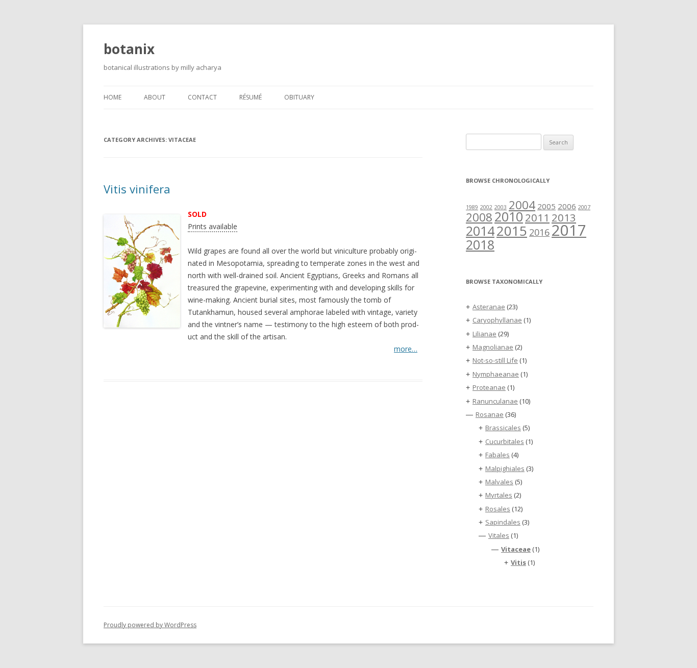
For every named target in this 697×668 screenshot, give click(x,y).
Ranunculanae (495, 401)
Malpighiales (505, 468)
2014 (480, 230)
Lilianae (484, 333)
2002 (486, 207)
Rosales (497, 508)
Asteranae (488, 306)
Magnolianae (492, 347)
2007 (584, 207)
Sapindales (502, 522)
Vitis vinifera (137, 188)
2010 (508, 216)
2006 (567, 206)
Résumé (250, 97)
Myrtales (498, 495)
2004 (522, 204)
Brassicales (503, 427)
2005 (546, 206)
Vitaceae (516, 549)
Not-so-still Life (495, 360)
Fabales (497, 454)
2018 (480, 244)
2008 (479, 217)
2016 (539, 232)
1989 (472, 207)
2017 (569, 230)
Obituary (299, 97)
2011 (537, 217)
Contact (202, 97)
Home (112, 97)
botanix (129, 49)
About (154, 97)
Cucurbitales (504, 441)
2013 (564, 217)
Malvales (499, 481)
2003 (500, 207)
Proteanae (489, 387)
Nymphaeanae (495, 374)
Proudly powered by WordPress (150, 625)
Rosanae (490, 414)
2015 (511, 230)
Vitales (498, 535)
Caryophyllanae (497, 320)
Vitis (518, 562)
